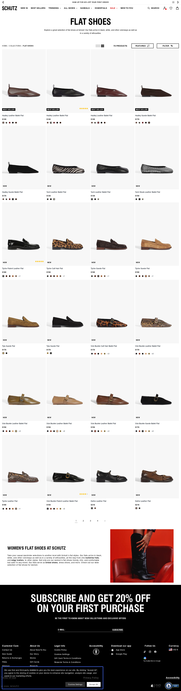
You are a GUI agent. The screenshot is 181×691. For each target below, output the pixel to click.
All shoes (69, 8)
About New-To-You (38, 650)
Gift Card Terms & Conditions (67, 658)
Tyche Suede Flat (98, 268)
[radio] (97, 46)
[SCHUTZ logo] (9, 8)
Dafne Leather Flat (98, 501)
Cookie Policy (60, 650)
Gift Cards (34, 662)
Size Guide (7, 654)
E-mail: (61, 629)
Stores (33, 658)
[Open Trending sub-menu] (60, 8)
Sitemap (6, 666)
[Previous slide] (3, 2)
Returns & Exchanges (12, 658)
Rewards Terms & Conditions (67, 662)
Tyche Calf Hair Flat (55, 268)
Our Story (34, 654)
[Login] (164, 8)
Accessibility (173, 677)
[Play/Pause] (173, 2)
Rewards (34, 666)
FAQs (4, 662)
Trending (53, 8)
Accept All (93, 684)
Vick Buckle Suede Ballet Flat (147, 423)
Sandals (85, 8)
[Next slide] (178, 2)
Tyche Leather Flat (9, 501)
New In (24, 8)
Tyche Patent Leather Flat (12, 268)
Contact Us (7, 650)
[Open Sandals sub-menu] (91, 8)
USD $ (175, 650)
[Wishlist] (171, 8)
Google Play (121, 654)
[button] (153, 8)
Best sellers (38, 8)
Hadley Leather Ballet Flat (13, 115)
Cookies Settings (62, 654)
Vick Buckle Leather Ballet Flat (147, 346)
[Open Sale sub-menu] (117, 8)
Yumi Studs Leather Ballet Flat (147, 192)
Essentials (101, 8)
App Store (120, 650)
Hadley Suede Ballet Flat (145, 115)
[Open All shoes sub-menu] (77, 8)
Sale (112, 8)
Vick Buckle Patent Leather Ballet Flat (62, 501)
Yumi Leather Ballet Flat (56, 192)
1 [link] (76, 520)
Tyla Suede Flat (8, 346)
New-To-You (127, 8)
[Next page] (105, 521)
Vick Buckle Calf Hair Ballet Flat (104, 346)
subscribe (117, 629)
